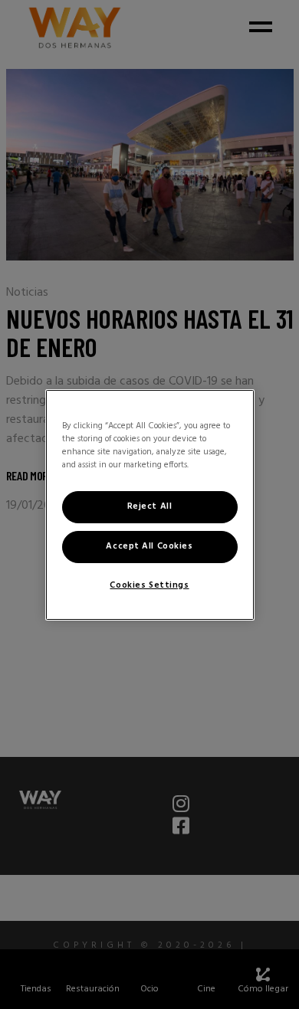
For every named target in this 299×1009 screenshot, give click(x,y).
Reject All (149, 506)
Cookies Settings (149, 585)
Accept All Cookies (149, 546)
